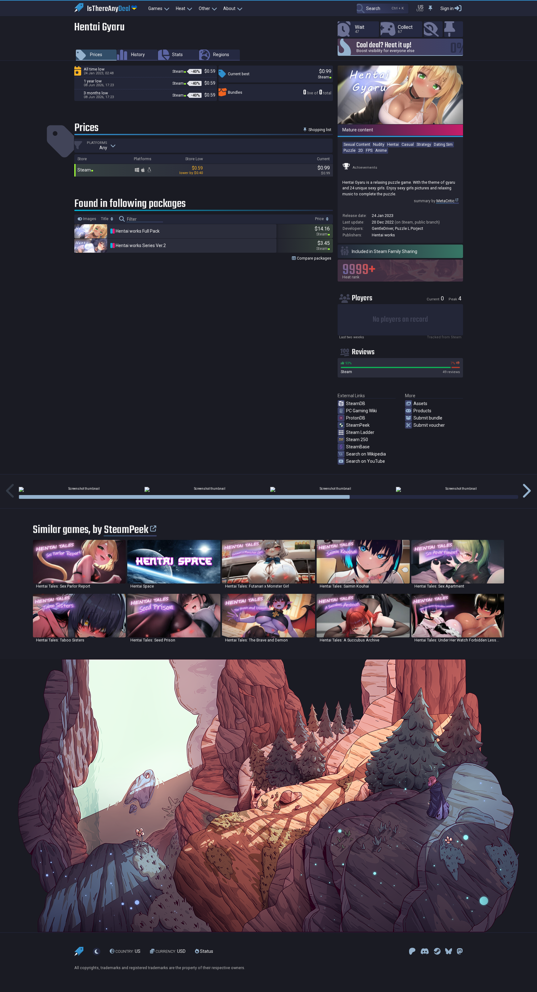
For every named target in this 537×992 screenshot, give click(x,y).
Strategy (424, 144)
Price (320, 219)
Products (422, 410)
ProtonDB (355, 417)
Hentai (393, 144)
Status (206, 951)
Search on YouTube (365, 461)
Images (89, 219)
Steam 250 (357, 439)
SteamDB (355, 403)
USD (170, 951)
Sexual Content (357, 144)
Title (105, 219)
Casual (408, 144)
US (127, 951)
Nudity (378, 144)
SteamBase (358, 446)
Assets (420, 403)
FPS (369, 150)
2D (360, 150)
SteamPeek (358, 425)
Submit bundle (427, 417)
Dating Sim (443, 144)
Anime (381, 150)
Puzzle (349, 150)
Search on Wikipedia (366, 453)
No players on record (400, 319)
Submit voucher (429, 425)
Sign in (447, 8)
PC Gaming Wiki (361, 410)
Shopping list (319, 129)
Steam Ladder (360, 432)
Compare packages (313, 258)
